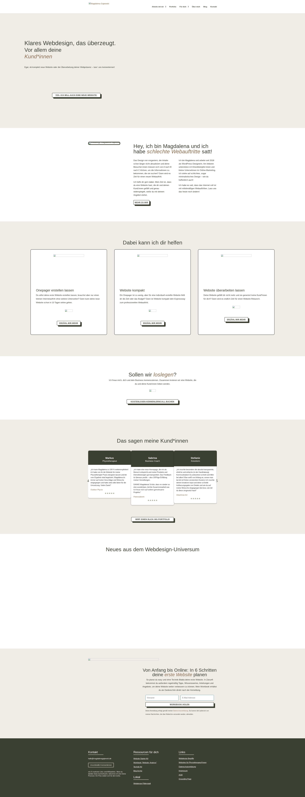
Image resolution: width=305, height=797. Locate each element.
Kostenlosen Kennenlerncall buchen (152, 402)
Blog (205, 7)
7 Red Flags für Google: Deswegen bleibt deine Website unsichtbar (125, 595)
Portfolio (172, 7)
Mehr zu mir (141, 202)
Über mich (196, 7)
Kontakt (213, 7)
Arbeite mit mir (158, 7)
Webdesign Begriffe (186, 758)
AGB (181, 775)
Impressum (183, 771)
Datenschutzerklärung (180, 711)
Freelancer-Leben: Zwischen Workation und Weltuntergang (121, 571)
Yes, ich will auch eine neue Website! (76, 95)
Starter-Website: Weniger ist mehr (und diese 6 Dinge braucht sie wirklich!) (130, 619)
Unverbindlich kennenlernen (101, 765)
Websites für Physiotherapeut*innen (192, 762)
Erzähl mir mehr (68, 323)
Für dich (183, 7)
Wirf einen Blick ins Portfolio (152, 519)
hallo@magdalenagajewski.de (99, 759)
